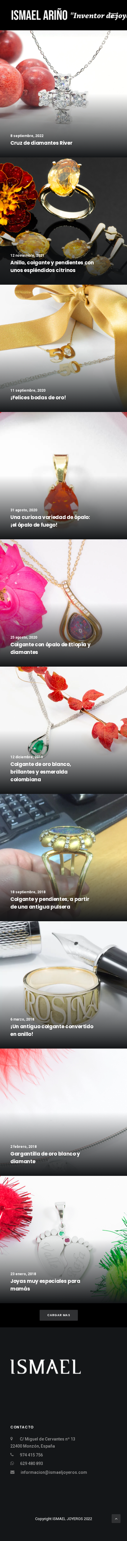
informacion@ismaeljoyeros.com (54, 1472)
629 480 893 (31, 1463)
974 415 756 (31, 1455)
